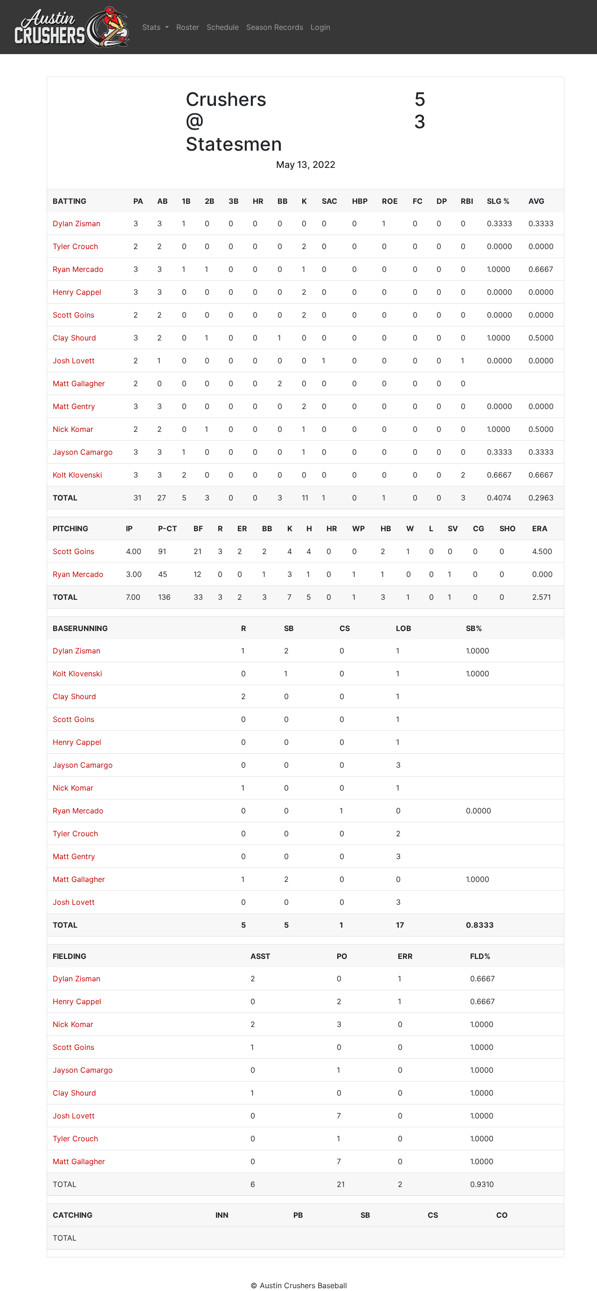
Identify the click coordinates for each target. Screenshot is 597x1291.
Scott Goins (73, 314)
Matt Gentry (74, 406)
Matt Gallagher (79, 383)
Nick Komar (73, 429)
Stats (152, 27)
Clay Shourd (74, 337)
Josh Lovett (74, 360)
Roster (187, 27)
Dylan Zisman (76, 223)
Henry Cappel (77, 292)
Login (320, 27)
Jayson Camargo (83, 452)
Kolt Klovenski (77, 474)
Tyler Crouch (75, 246)
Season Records (274, 27)
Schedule (223, 27)
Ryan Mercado (78, 269)
